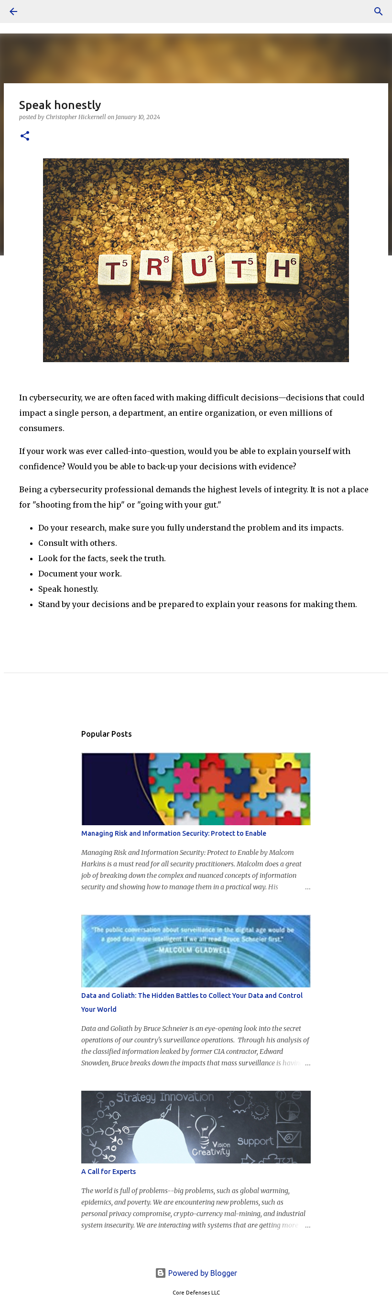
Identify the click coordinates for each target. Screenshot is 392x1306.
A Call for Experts (108, 1171)
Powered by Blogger (201, 1273)
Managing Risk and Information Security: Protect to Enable (173, 833)
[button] (25, 136)
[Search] (40, 11)
